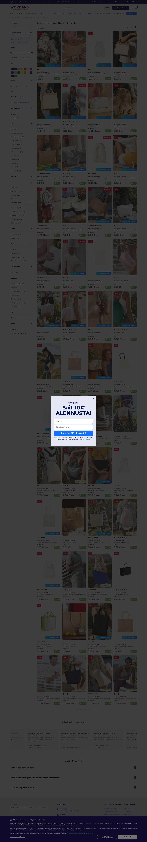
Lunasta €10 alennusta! (73, 433)
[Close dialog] (93, 398)
